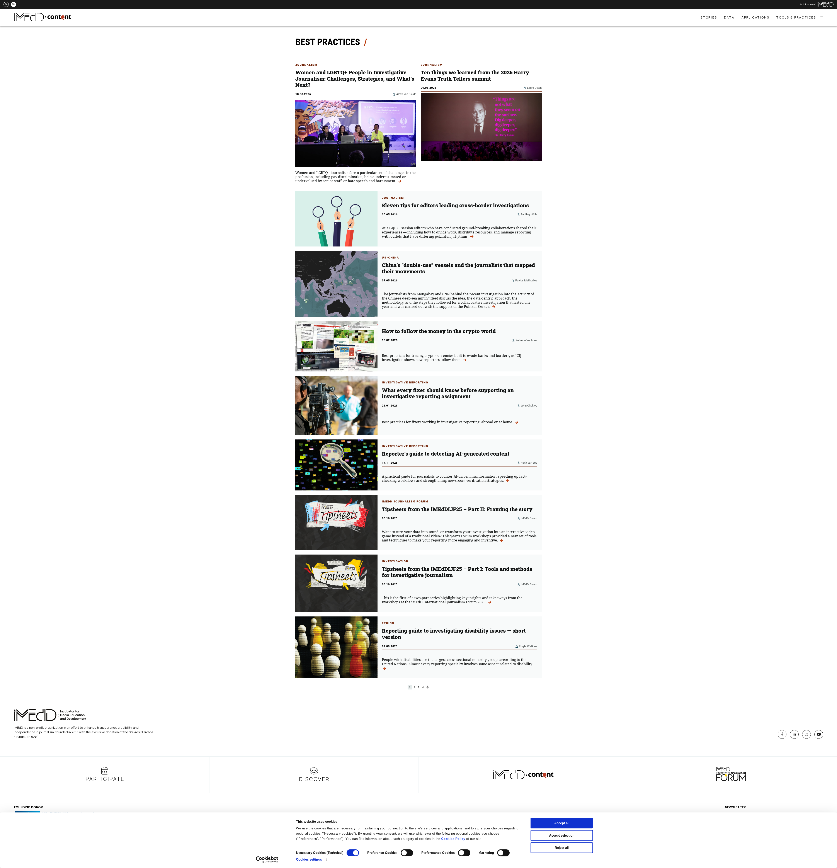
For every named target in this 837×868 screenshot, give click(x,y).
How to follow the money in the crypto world (439, 331)
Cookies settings (309, 859)
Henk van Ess (529, 462)
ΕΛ (6, 4)
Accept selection (561, 835)
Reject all (562, 847)
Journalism (306, 64)
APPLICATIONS (755, 17)
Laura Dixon (534, 87)
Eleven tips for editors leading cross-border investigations (455, 205)
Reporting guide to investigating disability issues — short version (454, 633)
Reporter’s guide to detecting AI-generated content (445, 453)
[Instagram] (806, 734)
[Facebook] (782, 734)
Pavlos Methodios (526, 280)
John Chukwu (529, 405)
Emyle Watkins (528, 646)
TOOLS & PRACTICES (796, 17)
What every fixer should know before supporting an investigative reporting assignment (448, 393)
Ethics (388, 623)
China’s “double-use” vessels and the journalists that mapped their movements (458, 268)
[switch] (407, 852)
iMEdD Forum (529, 518)
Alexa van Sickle (406, 94)
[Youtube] (818, 734)
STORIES (709, 17)
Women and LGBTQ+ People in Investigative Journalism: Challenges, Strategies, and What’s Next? (354, 79)
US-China (390, 257)
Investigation (395, 561)
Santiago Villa (529, 214)
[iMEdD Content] (42, 20)
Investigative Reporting (405, 382)
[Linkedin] (794, 734)
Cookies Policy (453, 839)
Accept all (561, 823)
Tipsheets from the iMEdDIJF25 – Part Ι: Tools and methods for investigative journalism (457, 572)
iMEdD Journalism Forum (405, 501)
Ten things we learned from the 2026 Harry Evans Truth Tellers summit (475, 75)
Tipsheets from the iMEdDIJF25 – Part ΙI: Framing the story (457, 509)
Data (729, 17)
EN (13, 4)
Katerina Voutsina (526, 340)
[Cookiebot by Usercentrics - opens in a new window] (267, 859)
